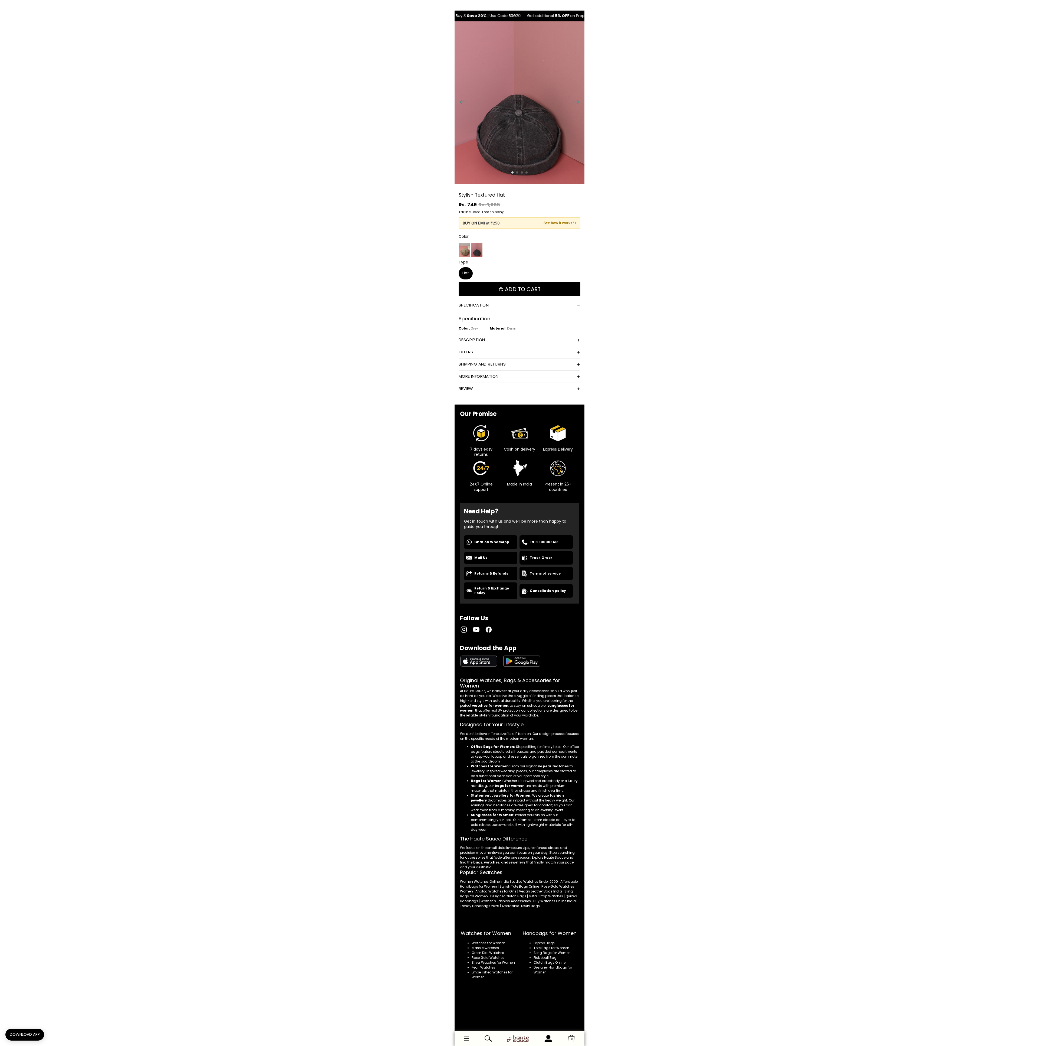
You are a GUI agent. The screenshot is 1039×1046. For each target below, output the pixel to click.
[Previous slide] (461, 103)
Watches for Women (488, 943)
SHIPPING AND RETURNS (482, 364)
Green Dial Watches (488, 952)
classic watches (485, 948)
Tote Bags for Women (551, 948)
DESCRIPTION (472, 340)
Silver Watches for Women (493, 962)
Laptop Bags (544, 943)
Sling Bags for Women (552, 952)
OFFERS (466, 352)
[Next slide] (578, 103)
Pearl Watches (483, 967)
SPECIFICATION (474, 305)
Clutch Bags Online (549, 962)
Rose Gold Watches (488, 957)
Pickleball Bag (545, 957)
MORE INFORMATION (478, 376)
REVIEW (466, 388)
